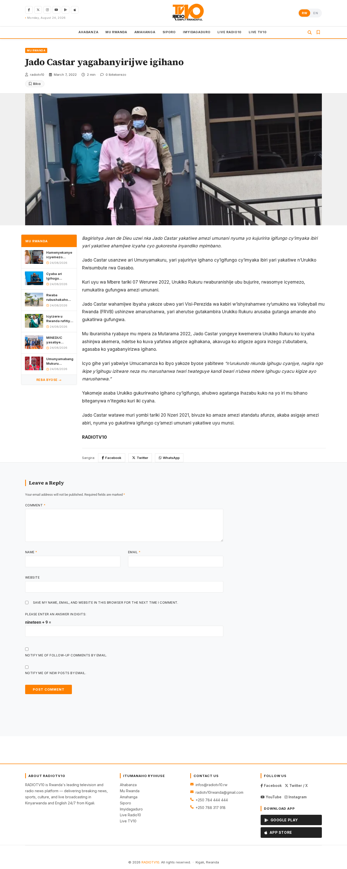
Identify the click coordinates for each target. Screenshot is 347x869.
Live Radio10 (130, 815)
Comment (35, 505)
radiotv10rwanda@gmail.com (219, 792)
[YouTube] (56, 10)
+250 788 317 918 (211, 807)
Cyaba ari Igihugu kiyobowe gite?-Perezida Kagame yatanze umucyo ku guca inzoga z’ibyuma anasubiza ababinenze (59, 276)
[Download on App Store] (74, 10)
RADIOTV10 (150, 862)
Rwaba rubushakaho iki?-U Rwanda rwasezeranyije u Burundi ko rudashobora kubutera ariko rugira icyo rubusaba (59, 297)
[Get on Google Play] (65, 10)
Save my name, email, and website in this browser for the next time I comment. (105, 602)
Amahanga (128, 797)
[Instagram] (47, 10)
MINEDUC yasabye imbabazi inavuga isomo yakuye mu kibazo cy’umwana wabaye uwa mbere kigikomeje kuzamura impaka (58, 340)
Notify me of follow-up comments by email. (66, 655)
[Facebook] (29, 10)
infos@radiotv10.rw (211, 785)
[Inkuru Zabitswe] (318, 32)
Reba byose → (49, 380)
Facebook (113, 458)
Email (134, 552)
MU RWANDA (116, 32)
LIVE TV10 (257, 32)
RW (304, 13)
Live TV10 (128, 821)
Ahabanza (128, 785)
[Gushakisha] (310, 32)
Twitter (142, 458)
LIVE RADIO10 (229, 32)
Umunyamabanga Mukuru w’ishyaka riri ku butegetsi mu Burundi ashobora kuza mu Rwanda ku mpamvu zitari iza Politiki (59, 361)
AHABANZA (88, 32)
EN (315, 13)
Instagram (297, 797)
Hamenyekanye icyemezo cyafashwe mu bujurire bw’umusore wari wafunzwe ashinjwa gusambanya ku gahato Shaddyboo (59, 254)
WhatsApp (171, 458)
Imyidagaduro (131, 809)
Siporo (125, 803)
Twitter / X (298, 785)
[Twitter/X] (38, 10)
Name (31, 552)
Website (32, 577)
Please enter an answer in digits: (55, 614)
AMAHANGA (144, 32)
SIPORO (169, 32)
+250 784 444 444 (212, 800)
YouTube (273, 797)
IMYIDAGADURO (197, 32)
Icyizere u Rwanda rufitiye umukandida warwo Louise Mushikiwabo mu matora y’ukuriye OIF (59, 318)
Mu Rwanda (129, 791)
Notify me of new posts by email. (55, 673)
